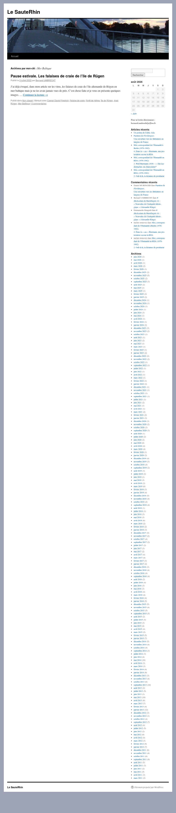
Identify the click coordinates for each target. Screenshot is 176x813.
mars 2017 (138, 557)
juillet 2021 (138, 399)
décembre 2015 (140, 604)
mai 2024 (137, 315)
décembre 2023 (140, 328)
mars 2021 (138, 411)
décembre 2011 (140, 750)
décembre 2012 (140, 712)
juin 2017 (137, 548)
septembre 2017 (140, 542)
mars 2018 (138, 523)
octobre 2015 (139, 610)
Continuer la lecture (35, 95)
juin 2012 (137, 731)
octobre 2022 (139, 362)
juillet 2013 (138, 691)
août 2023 (138, 337)
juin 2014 (137, 656)
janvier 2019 (139, 492)
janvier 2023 (139, 352)
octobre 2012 (139, 719)
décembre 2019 (140, 458)
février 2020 (139, 452)
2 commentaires (38, 103)
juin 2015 (137, 622)
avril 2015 (138, 629)
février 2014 (139, 669)
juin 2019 (137, 477)
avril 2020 (138, 446)
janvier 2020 (139, 455)
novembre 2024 (140, 303)
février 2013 (139, 706)
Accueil (14, 56)
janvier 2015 (139, 638)
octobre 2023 (139, 334)
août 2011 (138, 762)
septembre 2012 (140, 722)
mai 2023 (137, 343)
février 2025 (139, 293)
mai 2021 (137, 405)
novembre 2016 (140, 570)
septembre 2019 (140, 467)
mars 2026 (138, 266)
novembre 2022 (140, 359)
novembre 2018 (140, 498)
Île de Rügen (107, 100)
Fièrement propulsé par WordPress (148, 787)
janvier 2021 (139, 418)
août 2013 (138, 687)
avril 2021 (138, 408)
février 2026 (139, 269)
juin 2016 (137, 585)
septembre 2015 (140, 613)
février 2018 (139, 526)
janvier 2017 (139, 563)
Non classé (27, 100)
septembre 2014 (140, 650)
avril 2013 (138, 700)
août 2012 (138, 725)
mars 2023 (138, 346)
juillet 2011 (138, 765)
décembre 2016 (140, 566)
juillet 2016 (138, 582)
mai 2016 (137, 588)
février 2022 (139, 380)
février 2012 (139, 743)
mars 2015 (138, 632)
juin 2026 (137, 256)
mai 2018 (137, 517)
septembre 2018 (140, 504)
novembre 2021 (140, 390)
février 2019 (139, 489)
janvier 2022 (139, 383)
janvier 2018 (139, 529)
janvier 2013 (139, 709)
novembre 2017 (140, 535)
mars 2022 (138, 377)
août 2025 (138, 284)
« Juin (134, 113)
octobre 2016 (139, 573)
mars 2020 (138, 449)
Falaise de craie (77, 100)
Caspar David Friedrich (58, 100)
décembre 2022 (140, 356)
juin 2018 (137, 514)
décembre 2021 (140, 387)
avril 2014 (138, 663)
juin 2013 (137, 694)
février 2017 (139, 560)
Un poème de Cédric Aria (144, 132)
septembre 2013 (140, 684)
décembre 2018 (140, 495)
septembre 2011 (140, 759)
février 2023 (139, 349)
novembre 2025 (140, 275)
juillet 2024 (138, 309)
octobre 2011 (139, 756)
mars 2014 (138, 666)
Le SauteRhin (23, 11)
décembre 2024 (140, 300)
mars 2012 (138, 740)
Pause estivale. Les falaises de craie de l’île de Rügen (57, 75)
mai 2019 (137, 480)
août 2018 (138, 508)
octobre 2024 (139, 306)
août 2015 (138, 616)
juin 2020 (137, 439)
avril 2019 (138, 483)
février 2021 (139, 414)
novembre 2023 (140, 331)
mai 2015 (137, 625)
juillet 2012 (138, 728)
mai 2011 (137, 771)
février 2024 (139, 321)
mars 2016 (138, 594)
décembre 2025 (140, 272)
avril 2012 (138, 737)
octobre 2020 (139, 427)
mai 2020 (137, 442)
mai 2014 (137, 660)
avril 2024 (138, 318)
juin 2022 (137, 371)
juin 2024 (137, 312)
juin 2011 (137, 768)
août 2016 (138, 579)
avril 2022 (138, 374)
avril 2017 (138, 554)
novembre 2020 (140, 424)
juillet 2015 (138, 619)
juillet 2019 (138, 473)
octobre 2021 (139, 393)
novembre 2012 (140, 715)
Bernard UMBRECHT (46, 80)
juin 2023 (137, 340)
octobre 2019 (139, 464)
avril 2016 (138, 591)
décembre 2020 (140, 421)
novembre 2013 (140, 678)
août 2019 (138, 470)
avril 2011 (138, 774)
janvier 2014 (139, 672)
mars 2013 (138, 703)
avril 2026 (138, 262)
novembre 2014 (140, 644)
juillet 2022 (138, 368)
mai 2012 (137, 734)
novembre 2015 (140, 607)
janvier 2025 (139, 297)
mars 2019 (138, 486)
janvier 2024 (139, 325)
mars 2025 (138, 290)
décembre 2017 (140, 532)
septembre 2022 (140, 365)
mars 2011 (138, 777)
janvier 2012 (139, 746)
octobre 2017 (139, 539)
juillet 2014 (138, 653)
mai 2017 (137, 551)
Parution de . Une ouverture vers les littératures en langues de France (148, 138)
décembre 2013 (140, 675)
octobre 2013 (139, 681)
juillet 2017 (138, 545)
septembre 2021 (140, 396)
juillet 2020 (138, 436)
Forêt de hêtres (93, 100)
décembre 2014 (140, 641)
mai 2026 (137, 259)
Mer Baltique (24, 103)
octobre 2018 (139, 501)
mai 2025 (137, 287)
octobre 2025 (139, 278)
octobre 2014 (139, 647)
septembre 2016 (140, 576)
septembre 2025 (140, 281)
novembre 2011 (140, 753)
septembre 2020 (140, 430)
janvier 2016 (139, 601)
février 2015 (139, 635)
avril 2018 (138, 520)
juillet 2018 (138, 511)
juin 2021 (137, 402)
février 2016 (139, 598)
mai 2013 (137, 697)
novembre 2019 (140, 461)
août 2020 (138, 433)
